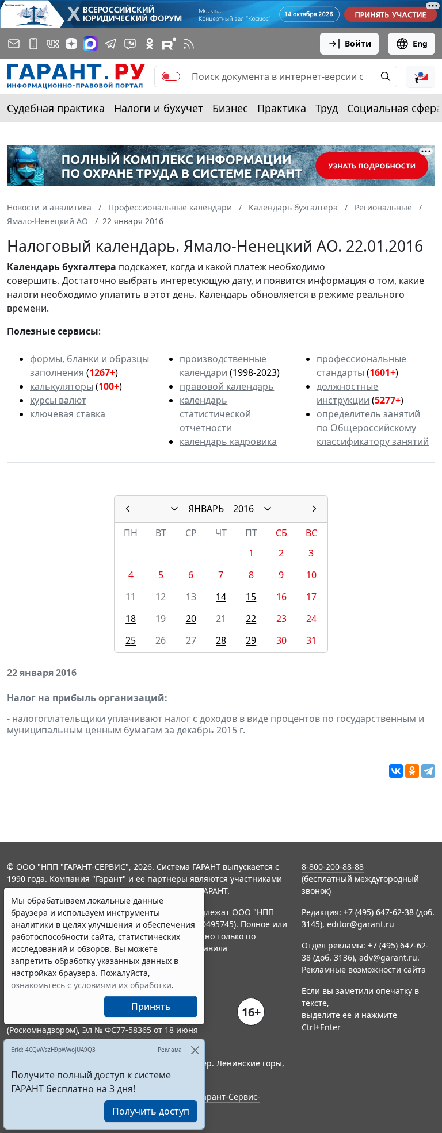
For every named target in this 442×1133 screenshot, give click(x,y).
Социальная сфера (394, 108)
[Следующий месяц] (314, 508)
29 (251, 640)
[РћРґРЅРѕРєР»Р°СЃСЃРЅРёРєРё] (412, 771)
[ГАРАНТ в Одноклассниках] (150, 44)
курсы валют (58, 400)
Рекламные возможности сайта (364, 969)
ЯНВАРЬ (206, 508)
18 (130, 618)
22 (251, 618)
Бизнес (230, 108)
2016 (243, 508)
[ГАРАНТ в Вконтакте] (53, 44)
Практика (281, 108)
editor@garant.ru (360, 924)
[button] (420, 76)
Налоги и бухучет (158, 108)
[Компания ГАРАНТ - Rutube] (169, 44)
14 (221, 596)
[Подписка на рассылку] (14, 44)
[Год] (267, 508)
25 (130, 640)
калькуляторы (61, 386)
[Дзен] (71, 43)
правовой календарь (227, 386)
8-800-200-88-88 (333, 866)
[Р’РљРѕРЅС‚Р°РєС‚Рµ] (396, 771)
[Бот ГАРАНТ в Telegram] (130, 44)
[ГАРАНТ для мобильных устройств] (33, 44)
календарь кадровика (228, 441)
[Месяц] (174, 508)
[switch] (171, 76)
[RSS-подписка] (189, 44)
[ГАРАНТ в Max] (90, 43)
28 (221, 640)
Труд (326, 108)
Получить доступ (150, 1111)
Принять (151, 1006)
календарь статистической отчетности (215, 414)
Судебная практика (56, 108)
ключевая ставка (67, 414)
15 (251, 596)
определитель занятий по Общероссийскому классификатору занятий (373, 428)
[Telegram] (428, 771)
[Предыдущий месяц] (127, 508)
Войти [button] (358, 43)
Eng (420, 43)
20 (191, 618)
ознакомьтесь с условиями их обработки (91, 985)
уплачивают (135, 718)
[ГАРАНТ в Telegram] (110, 44)
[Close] (195, 1050)
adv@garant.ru (388, 957)
